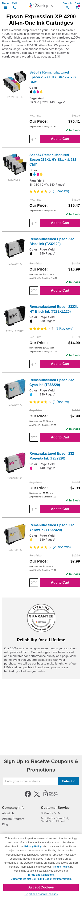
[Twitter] (37, 796)
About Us (8, 813)
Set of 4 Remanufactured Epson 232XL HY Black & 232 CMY (52, 159)
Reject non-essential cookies (41, 894)
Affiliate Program (13, 818)
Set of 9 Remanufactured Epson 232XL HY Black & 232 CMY (52, 77)
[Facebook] (28, 796)
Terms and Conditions (41, 874)
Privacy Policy (33, 846)
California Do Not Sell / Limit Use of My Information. (41, 879)
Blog (5, 824)
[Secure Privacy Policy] (50, 796)
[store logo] (41, 5)
